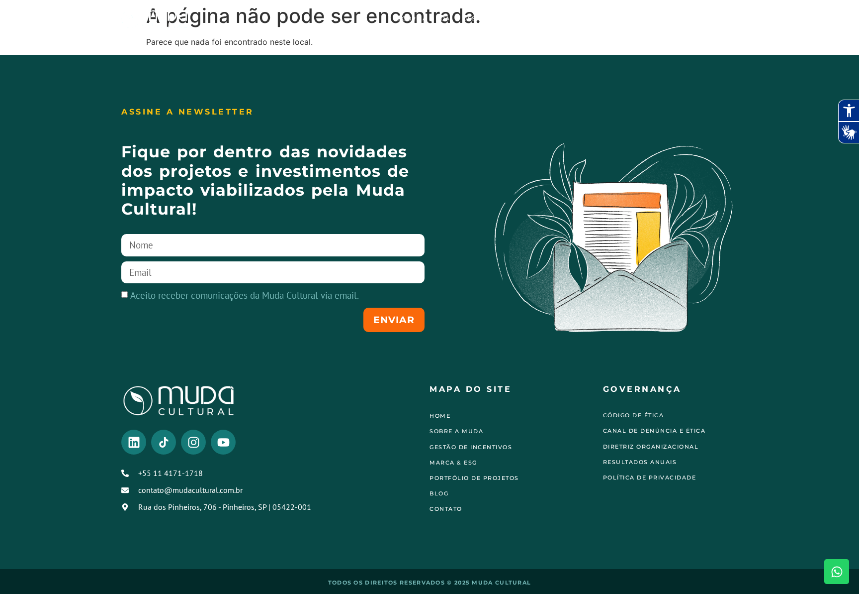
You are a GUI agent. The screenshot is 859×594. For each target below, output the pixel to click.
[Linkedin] (133, 442)
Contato (715, 18)
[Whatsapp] (836, 571)
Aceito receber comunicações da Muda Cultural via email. (244, 295)
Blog (677, 18)
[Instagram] (193, 442)
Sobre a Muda (424, 18)
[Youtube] (223, 442)
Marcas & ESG (582, 18)
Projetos (637, 18)
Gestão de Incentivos (503, 18)
